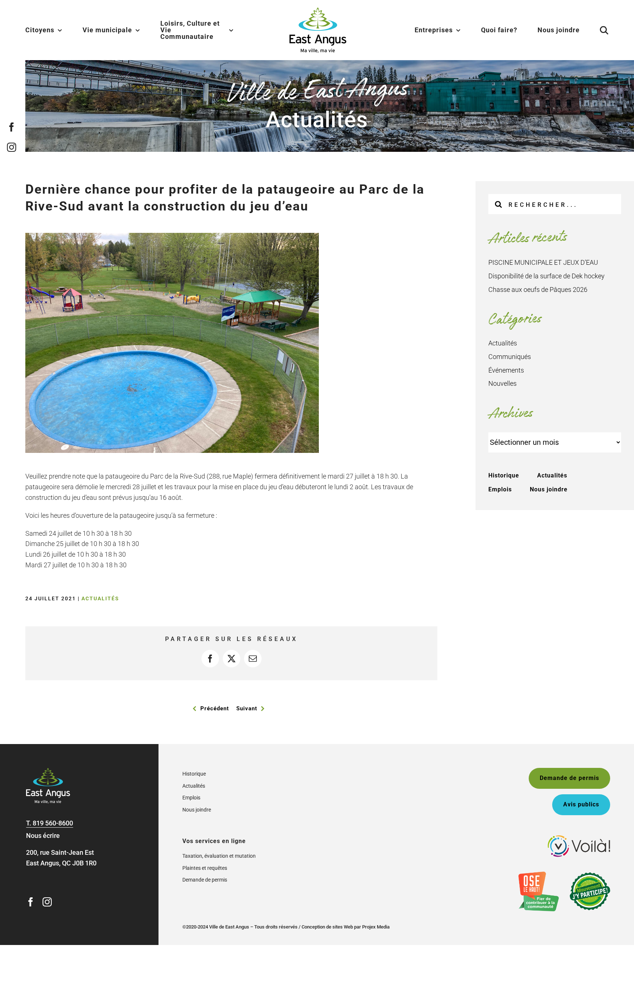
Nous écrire (43, 835)
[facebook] (11, 127)
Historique (503, 475)
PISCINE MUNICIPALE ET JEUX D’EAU (543, 262)
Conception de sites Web (327, 927)
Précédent (214, 708)
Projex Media (376, 927)
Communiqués (509, 356)
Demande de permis (204, 880)
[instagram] (11, 147)
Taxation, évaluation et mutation (219, 856)
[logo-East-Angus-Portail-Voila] (579, 838)
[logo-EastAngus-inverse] (48, 771)
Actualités (100, 598)
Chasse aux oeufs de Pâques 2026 (537, 289)
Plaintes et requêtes (204, 868)
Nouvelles (502, 383)
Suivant (246, 708)
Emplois (500, 489)
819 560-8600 (53, 823)
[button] (595, 30)
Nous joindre (549, 489)
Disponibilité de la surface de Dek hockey (546, 276)
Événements (506, 370)
